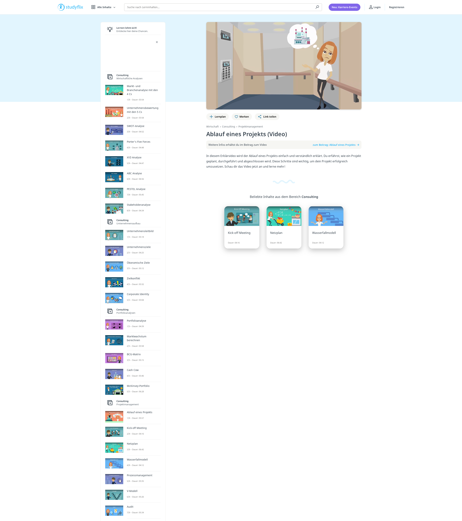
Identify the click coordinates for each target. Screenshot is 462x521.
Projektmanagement (250, 126)
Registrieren (396, 7)
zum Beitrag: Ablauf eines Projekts (334, 144)
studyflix (74, 7)
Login (377, 7)
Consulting (228, 126)
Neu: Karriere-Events (344, 7)
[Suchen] (317, 7)
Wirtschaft (212, 126)
